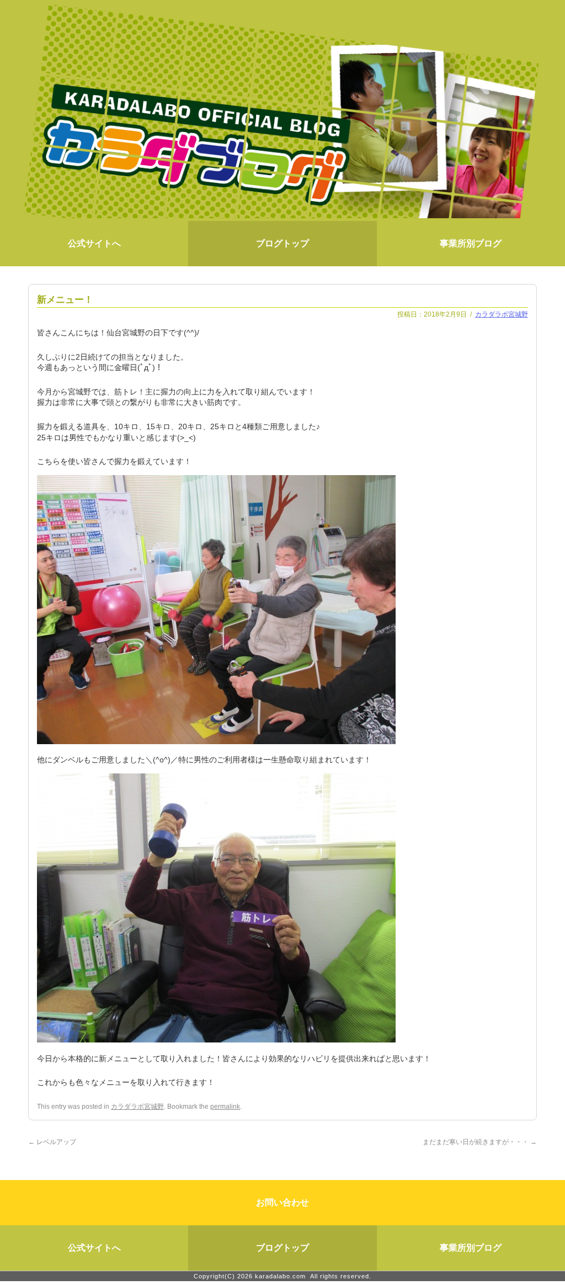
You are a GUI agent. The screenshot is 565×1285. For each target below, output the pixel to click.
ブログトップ (282, 243)
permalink (225, 1106)
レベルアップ (52, 1142)
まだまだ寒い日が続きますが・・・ (480, 1142)
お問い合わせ (282, 1202)
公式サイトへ (94, 243)
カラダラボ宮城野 (501, 314)
